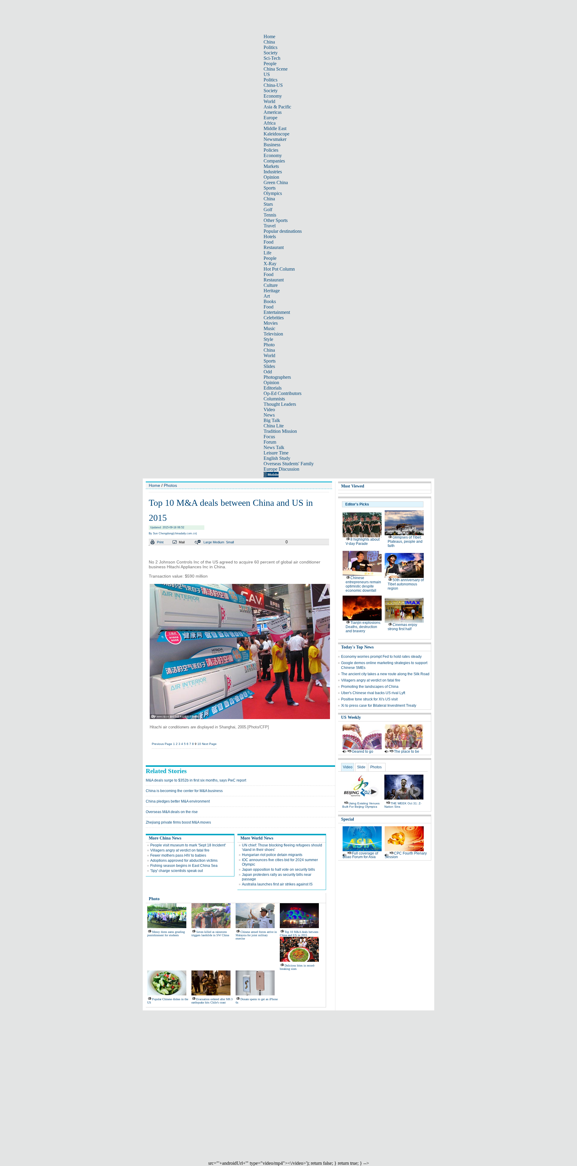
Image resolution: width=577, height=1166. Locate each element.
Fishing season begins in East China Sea (184, 866)
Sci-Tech (272, 58)
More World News (256, 838)
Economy (273, 96)
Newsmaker (275, 139)
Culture (271, 285)
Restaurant (274, 247)
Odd (268, 371)
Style (268, 339)
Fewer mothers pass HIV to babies (178, 855)
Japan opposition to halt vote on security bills (278, 869)
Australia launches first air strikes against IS (277, 884)
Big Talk (272, 420)
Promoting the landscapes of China (369, 687)
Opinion (271, 177)
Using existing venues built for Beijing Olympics (361, 805)
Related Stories (166, 771)
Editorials (273, 387)
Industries (273, 171)
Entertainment (277, 312)
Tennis (270, 214)
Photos (170, 485)
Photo (269, 344)
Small (230, 542)
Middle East (275, 128)
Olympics (273, 193)
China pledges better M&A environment (178, 801)
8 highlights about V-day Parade (363, 541)
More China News (165, 838)
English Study (277, 458)
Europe (270, 117)
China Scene (276, 68)
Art (267, 296)
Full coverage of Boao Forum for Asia (360, 855)
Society (271, 52)
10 (199, 743)
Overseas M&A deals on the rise (172, 812)
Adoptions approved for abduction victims (184, 860)
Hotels (270, 236)
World (269, 101)
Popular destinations (283, 231)
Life (267, 252)
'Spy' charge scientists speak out (176, 871)
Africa (270, 123)
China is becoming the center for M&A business (184, 791)
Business (272, 144)
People (270, 63)
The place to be (406, 751)
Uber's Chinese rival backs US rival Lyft (373, 693)
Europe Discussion (281, 469)
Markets (271, 166)
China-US (273, 85)
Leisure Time (276, 452)
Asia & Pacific (277, 106)
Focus (269, 436)
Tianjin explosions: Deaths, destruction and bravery (363, 627)
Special (347, 819)
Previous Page (162, 743)
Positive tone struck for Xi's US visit (369, 699)
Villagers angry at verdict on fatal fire (179, 850)
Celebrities (274, 317)
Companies (274, 160)
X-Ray (270, 263)
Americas (273, 112)
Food (268, 241)
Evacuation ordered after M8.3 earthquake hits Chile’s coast (212, 1000)
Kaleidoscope (276, 133)
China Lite (274, 425)
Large (207, 542)
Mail (182, 542)
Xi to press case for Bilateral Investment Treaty (378, 705)
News (269, 415)
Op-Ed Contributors (282, 393)
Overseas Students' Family (289, 463)
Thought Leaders (280, 404)
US (267, 74)
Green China (276, 182)
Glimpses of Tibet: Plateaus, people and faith (405, 541)
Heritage (272, 290)
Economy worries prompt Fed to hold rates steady (381, 656)
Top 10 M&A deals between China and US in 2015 (299, 933)
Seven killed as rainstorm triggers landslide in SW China (210, 933)
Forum (270, 442)
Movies (271, 323)
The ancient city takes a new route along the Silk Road (385, 674)
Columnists (274, 398)
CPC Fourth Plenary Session (406, 855)
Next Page (209, 743)
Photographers (277, 377)
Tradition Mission (280, 431)
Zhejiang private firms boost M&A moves (178, 822)
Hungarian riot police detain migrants (272, 855)
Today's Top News (357, 647)
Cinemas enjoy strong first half (402, 627)
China (269, 41)
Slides (269, 366)
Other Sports (276, 220)
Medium (218, 542)
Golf (268, 209)
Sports (270, 187)
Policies (271, 150)
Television (273, 333)
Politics (270, 47)
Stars (268, 204)
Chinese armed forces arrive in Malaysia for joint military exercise (256, 935)
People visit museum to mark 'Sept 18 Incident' (188, 845)
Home (269, 36)
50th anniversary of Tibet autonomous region (406, 584)
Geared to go (362, 751)
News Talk (274, 447)
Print (160, 542)
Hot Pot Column (279, 269)
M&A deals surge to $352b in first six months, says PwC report (196, 780)
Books (270, 301)
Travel (270, 225)
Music (269, 328)
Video (269, 409)
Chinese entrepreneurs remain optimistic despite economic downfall (363, 584)
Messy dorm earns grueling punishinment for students (166, 933)
